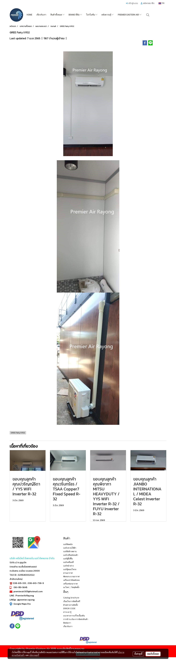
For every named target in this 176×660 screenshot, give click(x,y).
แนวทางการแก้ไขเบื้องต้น (74, 615)
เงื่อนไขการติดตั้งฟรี (71, 601)
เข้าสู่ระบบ (133, 3)
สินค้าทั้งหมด (56, 15)
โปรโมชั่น (90, 15)
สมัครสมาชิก (148, 3)
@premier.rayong (26, 599)
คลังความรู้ (106, 15)
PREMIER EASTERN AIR (128, 15)
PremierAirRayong (25, 595)
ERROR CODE (69, 608)
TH (162, 3)
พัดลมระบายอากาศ (71, 576)
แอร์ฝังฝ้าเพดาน (70, 551)
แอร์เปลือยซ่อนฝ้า (70, 555)
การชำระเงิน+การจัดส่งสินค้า (75, 619)
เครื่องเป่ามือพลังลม (71, 580)
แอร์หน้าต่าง (68, 565)
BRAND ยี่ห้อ (74, 15)
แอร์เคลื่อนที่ (68, 562)
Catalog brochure (71, 597)
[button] (148, 14)
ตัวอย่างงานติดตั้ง (70, 605)
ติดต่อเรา (67, 622)
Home (29, 15)
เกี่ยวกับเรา (41, 15)
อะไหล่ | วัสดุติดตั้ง (71, 587)
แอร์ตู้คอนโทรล (69, 569)
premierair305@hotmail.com (28, 591)
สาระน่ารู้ (67, 612)
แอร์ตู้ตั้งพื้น (68, 558)
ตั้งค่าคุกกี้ (138, 654)
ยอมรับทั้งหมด (153, 654)
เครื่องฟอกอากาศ (70, 583)
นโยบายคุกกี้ (34, 655)
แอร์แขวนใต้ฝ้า (69, 547)
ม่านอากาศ (68, 573)
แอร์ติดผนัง (68, 544)
